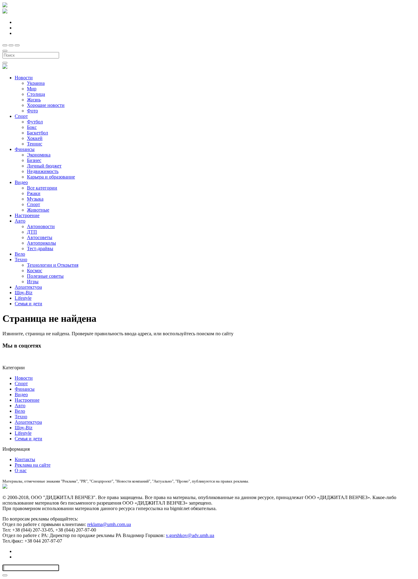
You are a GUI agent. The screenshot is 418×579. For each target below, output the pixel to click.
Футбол (35, 121)
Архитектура (28, 287)
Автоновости (41, 226)
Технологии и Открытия (52, 265)
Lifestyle (23, 298)
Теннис (34, 143)
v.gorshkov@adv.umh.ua (190, 535)
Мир (31, 88)
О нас (21, 470)
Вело (20, 254)
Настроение (27, 215)
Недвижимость (42, 171)
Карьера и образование (51, 176)
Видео (21, 182)
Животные (38, 209)
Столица (36, 94)
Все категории (42, 187)
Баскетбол (37, 132)
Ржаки (33, 193)
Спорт (21, 116)
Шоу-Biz (23, 292)
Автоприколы (41, 243)
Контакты (25, 459)
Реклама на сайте (32, 465)
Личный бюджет (44, 165)
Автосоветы (39, 237)
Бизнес (34, 160)
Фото (32, 110)
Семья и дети (28, 303)
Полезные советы (45, 276)
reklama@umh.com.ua (109, 524)
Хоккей (35, 138)
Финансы (25, 149)
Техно (21, 259)
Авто (20, 221)
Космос (34, 270)
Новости (24, 77)
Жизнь (34, 99)
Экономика (38, 154)
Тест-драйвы (40, 248)
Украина (36, 83)
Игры (33, 281)
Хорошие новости (46, 105)
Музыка (35, 198)
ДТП (32, 232)
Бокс (32, 127)
